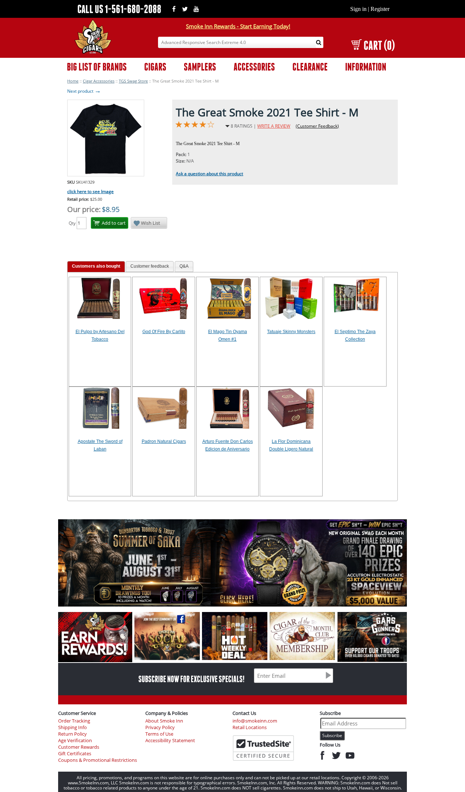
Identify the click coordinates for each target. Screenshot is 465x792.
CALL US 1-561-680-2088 (119, 9)
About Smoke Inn (164, 721)
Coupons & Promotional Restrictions (97, 760)
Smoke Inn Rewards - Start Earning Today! (238, 26)
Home (72, 81)
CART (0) (379, 45)
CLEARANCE (310, 66)
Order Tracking (74, 721)
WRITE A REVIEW (273, 126)
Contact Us (244, 713)
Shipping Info (72, 727)
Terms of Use (159, 734)
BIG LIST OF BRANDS (97, 66)
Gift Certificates (74, 754)
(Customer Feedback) (317, 126)
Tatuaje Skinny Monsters (291, 331)
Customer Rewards (78, 747)
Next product (84, 91)
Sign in (358, 9)
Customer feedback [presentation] (149, 266)
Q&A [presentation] (184, 266)
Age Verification (75, 740)
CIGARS (155, 66)
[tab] (96, 266)
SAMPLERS (200, 66)
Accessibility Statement (170, 740)
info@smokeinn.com (254, 721)
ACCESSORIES (254, 66)
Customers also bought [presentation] (96, 266)
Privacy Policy (160, 727)
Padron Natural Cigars (164, 441)
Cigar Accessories (98, 81)
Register (380, 9)
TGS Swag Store (133, 81)
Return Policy (72, 734)
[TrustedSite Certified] (263, 748)
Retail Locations (249, 727)
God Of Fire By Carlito (163, 331)
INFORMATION (365, 66)
